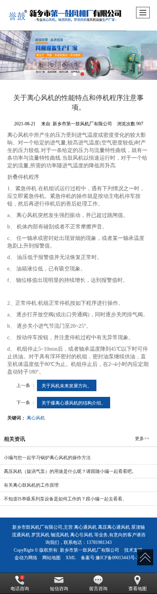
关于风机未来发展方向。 (67, 385)
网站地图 (51, 557)
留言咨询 (98, 588)
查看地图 (137, 588)
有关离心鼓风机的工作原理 (31, 485)
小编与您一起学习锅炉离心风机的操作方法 (47, 457)
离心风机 (36, 417)
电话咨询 (20, 588)
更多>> (142, 438)
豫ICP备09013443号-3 (117, 557)
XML (71, 557)
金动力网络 (25, 557)
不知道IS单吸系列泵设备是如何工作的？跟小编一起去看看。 (65, 499)
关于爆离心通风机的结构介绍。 (74, 402)
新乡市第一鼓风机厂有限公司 (89, 550)
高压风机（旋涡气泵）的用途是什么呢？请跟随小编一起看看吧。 (70, 471)
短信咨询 (59, 588)
